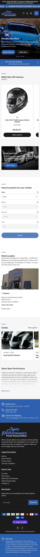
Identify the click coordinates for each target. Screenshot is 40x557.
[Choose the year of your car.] (38, 222)
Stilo (17, 117)
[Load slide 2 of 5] (18, 56)
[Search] (23, 13)
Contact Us (5, 483)
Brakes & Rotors (8, 52)
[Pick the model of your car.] (38, 202)
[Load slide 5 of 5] (23, 56)
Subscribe (33, 502)
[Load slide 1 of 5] (17, 56)
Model (3, 202)
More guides (32, 328)
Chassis (4, 212)
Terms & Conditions (8, 463)
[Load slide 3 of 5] (20, 56)
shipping (15, 418)
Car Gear (4, 473)
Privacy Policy (6, 461)
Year (2, 222)
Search (20, 235)
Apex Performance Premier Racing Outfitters (22, 531)
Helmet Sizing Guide (8, 481)
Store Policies (6, 459)
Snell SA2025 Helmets (11, 355)
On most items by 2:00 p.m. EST (19, 64)
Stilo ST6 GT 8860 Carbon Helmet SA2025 (17, 121)
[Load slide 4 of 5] (22, 56)
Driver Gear (5, 476)
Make (3, 192)
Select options (17, 135)
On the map (5, 309)
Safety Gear (23, 52)
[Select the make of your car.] (38, 192)
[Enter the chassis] (38, 212)
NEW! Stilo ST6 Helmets (9, 478)
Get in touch (11, 165)
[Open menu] (36, 13)
